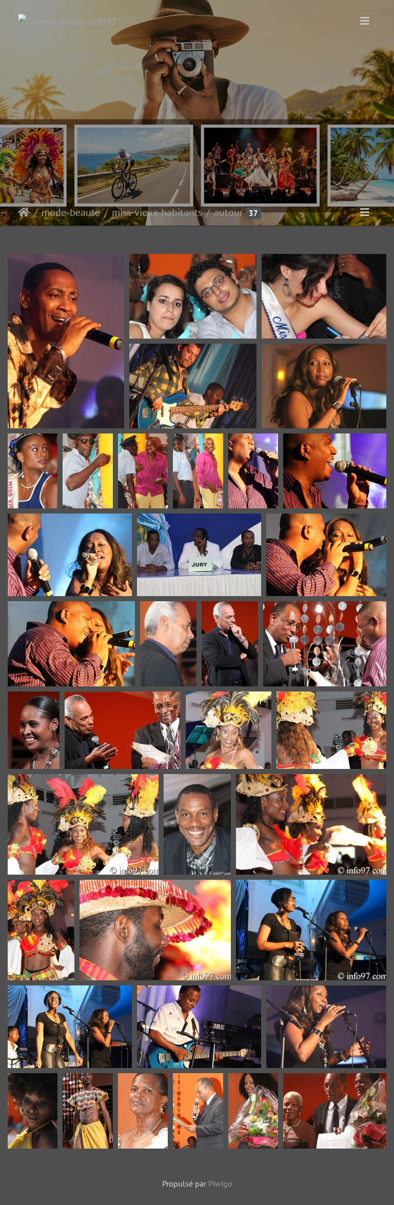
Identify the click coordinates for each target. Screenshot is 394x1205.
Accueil (24, 212)
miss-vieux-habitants (157, 212)
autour (228, 212)
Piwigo (220, 1183)
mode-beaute (71, 212)
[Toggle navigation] (364, 21)
